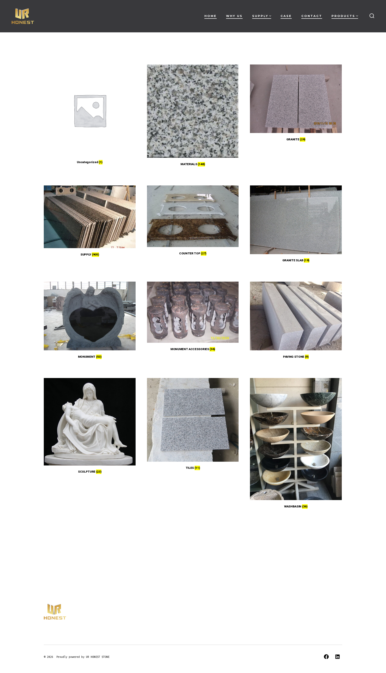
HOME (210, 16)
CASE (286, 16)
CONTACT (311, 16)
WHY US (234, 16)
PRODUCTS (343, 16)
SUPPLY (260, 16)
